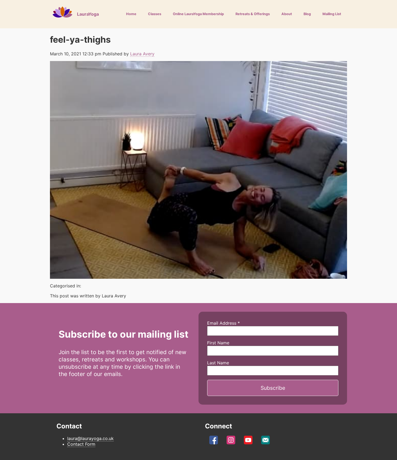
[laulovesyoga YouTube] (248, 441)
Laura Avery (142, 53)
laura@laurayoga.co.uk (90, 438)
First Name (218, 342)
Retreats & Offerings (252, 14)
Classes (154, 14)
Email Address (223, 323)
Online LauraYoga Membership (198, 14)
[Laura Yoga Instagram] (231, 441)
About (286, 14)
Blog (307, 14)
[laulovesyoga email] (265, 441)
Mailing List (331, 14)
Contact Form (81, 444)
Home (131, 14)
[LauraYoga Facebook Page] (213, 441)
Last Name (218, 362)
